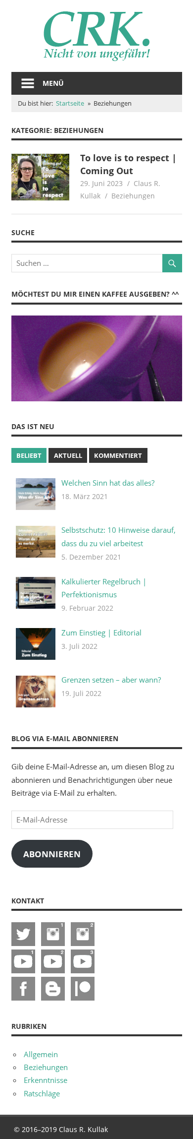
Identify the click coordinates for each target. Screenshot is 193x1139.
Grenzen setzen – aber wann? (111, 680)
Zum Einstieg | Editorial (101, 632)
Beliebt (29, 455)
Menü (53, 83)
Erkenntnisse (45, 1080)
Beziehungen (133, 195)
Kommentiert (118, 455)
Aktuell (68, 455)
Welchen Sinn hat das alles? (107, 483)
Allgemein (41, 1054)
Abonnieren (52, 854)
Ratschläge (42, 1093)
